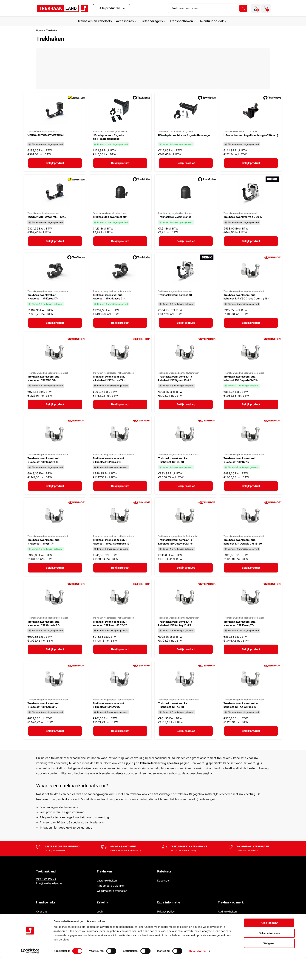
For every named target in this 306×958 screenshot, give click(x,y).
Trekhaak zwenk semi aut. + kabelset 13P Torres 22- (109, 378)
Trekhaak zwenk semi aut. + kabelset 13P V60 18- (43, 378)
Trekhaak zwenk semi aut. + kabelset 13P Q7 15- (239, 460)
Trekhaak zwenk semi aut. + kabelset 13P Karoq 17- (239, 623)
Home (39, 30)
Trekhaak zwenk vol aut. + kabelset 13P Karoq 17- (42, 296)
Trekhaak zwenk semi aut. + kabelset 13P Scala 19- (109, 460)
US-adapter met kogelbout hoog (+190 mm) (250, 135)
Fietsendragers (152, 21)
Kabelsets (163, 880)
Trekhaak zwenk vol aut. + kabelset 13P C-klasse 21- (109, 296)
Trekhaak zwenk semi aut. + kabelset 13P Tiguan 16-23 (175, 378)
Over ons (41, 911)
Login (100, 911)
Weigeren (269, 943)
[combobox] (208, 8)
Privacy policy (166, 911)
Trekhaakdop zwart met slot (110, 216)
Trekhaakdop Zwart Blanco (174, 216)
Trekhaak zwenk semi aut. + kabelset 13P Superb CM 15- (240, 378)
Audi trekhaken (227, 911)
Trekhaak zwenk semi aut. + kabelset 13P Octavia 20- (44, 623)
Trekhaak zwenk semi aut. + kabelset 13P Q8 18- (174, 460)
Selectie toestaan (269, 933)
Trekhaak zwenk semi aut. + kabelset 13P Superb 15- (43, 460)
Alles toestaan (269, 922)
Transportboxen (181, 21)
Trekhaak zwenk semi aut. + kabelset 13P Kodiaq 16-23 (175, 623)
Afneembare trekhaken (111, 885)
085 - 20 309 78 (46, 878)
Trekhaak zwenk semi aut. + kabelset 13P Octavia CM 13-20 (242, 541)
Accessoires (125, 21)
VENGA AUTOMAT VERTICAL (45, 135)
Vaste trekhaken (107, 880)
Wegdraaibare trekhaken (112, 890)
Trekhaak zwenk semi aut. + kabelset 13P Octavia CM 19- (175, 541)
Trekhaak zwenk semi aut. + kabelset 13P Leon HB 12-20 (110, 623)
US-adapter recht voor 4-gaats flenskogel (184, 135)
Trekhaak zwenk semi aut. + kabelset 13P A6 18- (174, 705)
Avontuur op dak (212, 21)
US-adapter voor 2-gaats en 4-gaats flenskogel (108, 137)
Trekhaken (52, 30)
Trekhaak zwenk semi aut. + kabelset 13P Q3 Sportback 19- (112, 541)
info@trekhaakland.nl (49, 883)
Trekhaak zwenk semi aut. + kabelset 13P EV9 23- (109, 705)
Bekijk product (55, 163)
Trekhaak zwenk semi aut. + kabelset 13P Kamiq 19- (43, 705)
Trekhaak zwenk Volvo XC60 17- (243, 216)
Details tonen (197, 951)
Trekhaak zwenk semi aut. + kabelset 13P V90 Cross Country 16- (246, 296)
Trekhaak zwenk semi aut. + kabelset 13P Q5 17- (43, 541)
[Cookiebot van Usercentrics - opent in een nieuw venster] (30, 951)
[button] (111, 8)
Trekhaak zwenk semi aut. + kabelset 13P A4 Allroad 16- (240, 705)
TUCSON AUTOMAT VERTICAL (46, 216)
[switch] (111, 951)
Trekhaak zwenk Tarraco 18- (175, 294)
